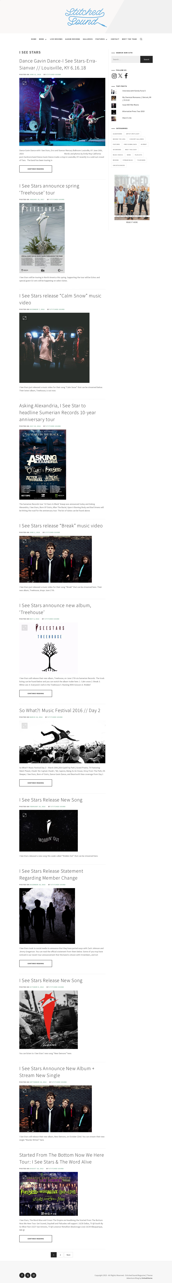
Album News (117, 134)
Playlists (138, 155)
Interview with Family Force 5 (134, 91)
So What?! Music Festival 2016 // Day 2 (60, 710)
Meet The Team (129, 39)
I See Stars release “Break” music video (61, 526)
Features (100, 39)
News (41, 39)
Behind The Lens (119, 139)
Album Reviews (72, 39)
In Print (144, 144)
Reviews (116, 160)
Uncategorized (119, 165)
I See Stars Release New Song (50, 800)
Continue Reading (35, 169)
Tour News (141, 160)
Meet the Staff (131, 149)
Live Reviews (56, 39)
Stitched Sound (53, 74)
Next (68, 1255)
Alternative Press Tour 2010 (133, 111)
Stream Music (128, 160)
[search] (140, 39)
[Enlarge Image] (24, 83)
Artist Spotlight (132, 134)
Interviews (117, 149)
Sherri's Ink (126, 118)
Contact (115, 39)
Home (33, 39)
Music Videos (118, 155)
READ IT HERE (132, 222)
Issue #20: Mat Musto (130, 105)
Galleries (88, 39)
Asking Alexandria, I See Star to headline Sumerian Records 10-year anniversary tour (57, 412)
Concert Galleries (136, 139)
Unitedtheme (147, 1278)
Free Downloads (130, 144)
